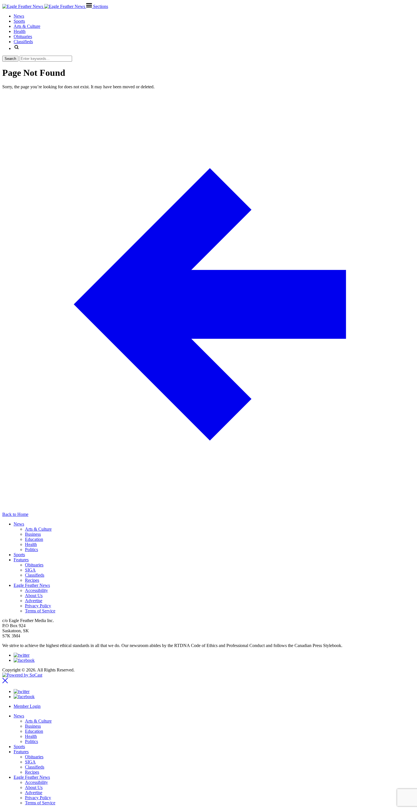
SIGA (30, 570)
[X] (22, 655)
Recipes (32, 580)
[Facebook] (24, 660)
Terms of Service (40, 610)
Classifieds (34, 575)
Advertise (33, 600)
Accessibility (36, 590)
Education (34, 539)
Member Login (27, 706)
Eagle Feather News (32, 585)
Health (31, 544)
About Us (34, 595)
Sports (19, 554)
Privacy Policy (38, 605)
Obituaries (34, 564)
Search (10, 58)
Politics (31, 549)
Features (21, 559)
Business (33, 534)
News (19, 524)
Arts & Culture (38, 529)
